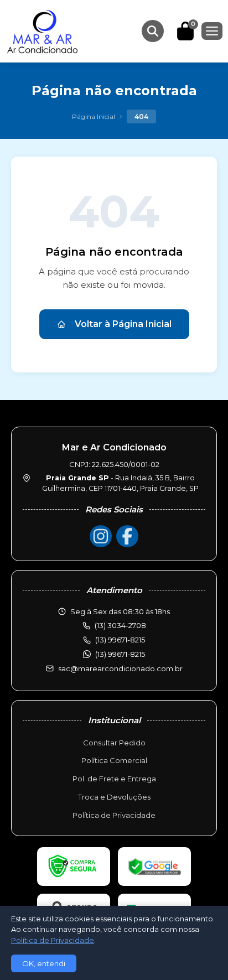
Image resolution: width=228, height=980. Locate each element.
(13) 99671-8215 (120, 654)
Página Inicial (93, 116)
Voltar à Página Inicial (123, 324)
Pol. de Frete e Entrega (114, 778)
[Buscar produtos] (153, 31)
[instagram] (101, 536)
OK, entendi (43, 963)
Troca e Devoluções (114, 796)
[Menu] (211, 31)
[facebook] (127, 536)
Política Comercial (114, 760)
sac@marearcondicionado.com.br (120, 668)
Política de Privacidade (114, 815)
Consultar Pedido (114, 742)
